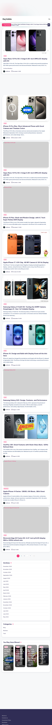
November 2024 (7, 605)
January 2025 (7, 599)
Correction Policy (6, 720)
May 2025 (6, 587)
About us (4, 715)
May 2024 (6, 617)
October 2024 (7, 608)
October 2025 (7, 572)
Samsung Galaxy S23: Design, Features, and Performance (25, 400)
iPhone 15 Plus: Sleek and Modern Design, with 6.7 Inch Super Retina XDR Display (32, 655)
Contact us (5, 718)
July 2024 (5, 611)
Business (6, 488)
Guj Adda (7, 19)
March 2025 (6, 593)
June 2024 (6, 614)
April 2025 (6, 590)
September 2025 (7, 575)
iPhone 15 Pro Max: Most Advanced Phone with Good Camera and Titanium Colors (8, 657)
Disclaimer (4, 722)
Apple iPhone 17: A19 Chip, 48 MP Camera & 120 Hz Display (26, 262)
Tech (5, 55)
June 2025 (6, 584)
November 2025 (7, 569)
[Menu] (49, 19)
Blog (4, 627)
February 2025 (7, 596)
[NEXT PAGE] (34, 556)
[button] (8, 68)
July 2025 (5, 581)
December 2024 (7, 602)
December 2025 (7, 566)
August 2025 (6, 578)
